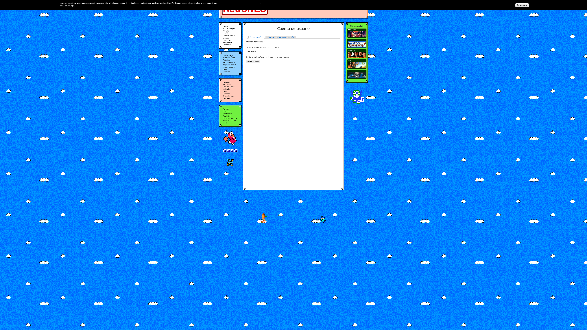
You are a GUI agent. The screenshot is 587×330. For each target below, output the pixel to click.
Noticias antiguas (229, 29)
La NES (225, 33)
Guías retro (227, 111)
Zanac (350, 71)
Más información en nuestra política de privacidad (238, 3)
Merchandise (227, 114)
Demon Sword (352, 30)
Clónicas (226, 38)
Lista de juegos (228, 55)
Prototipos (226, 60)
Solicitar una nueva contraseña (281, 37)
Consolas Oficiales (229, 36)
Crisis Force (351, 40)
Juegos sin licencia (229, 65)
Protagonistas (227, 42)
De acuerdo (522, 5)
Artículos (226, 31)
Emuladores (227, 82)
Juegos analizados (229, 58)
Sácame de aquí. (67, 6)
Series (225, 123)
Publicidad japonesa (230, 118)
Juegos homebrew (229, 67)
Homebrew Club (229, 45)
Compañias (227, 40)
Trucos (225, 91)
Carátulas (226, 94)
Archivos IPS (227, 84)
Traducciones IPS (228, 87)
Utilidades (226, 89)
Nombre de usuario (255, 41)
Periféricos (226, 72)
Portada (225, 26)
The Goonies (352, 50)
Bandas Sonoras (228, 96)
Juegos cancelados (229, 62)
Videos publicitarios (230, 120)
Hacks (225, 69)
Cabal (349, 60)
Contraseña (252, 51)
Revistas (226, 109)
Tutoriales (226, 98)
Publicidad (227, 116)
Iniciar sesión (257, 37)
